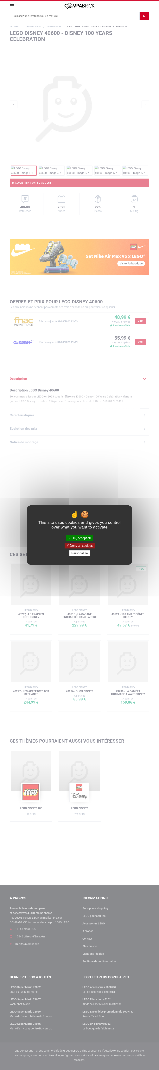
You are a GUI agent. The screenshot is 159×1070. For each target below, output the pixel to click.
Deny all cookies (81, 545)
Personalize (79, 553)
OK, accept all (81, 538)
